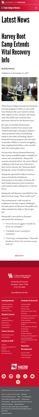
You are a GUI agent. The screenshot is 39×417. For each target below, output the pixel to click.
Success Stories (5, 327)
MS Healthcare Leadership (28, 318)
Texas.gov (24, 394)
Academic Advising (6, 311)
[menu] (36, 8)
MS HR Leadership (26, 320)
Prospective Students (7, 304)
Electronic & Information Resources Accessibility (15, 407)
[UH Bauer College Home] (11, 8)
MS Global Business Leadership (29, 316)
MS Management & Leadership (29, 327)
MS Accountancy (25, 309)
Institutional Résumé (7, 404)
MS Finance (24, 313)
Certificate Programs (26, 355)
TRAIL (18, 397)
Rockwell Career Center (8, 335)
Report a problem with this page (11, 394)
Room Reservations (7, 353)
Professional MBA (25, 304)
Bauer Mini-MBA (25, 353)
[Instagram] (18, 376)
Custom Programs (26, 357)
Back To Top (19, 256)
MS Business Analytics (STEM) (28, 311)
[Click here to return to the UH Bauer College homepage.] (19, 276)
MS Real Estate (25, 331)
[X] (25, 376)
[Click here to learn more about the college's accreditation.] (19, 366)
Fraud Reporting (26, 397)
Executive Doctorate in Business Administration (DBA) (29, 339)
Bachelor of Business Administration (7, 307)
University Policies (7, 413)
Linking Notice (25, 399)
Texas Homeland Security (9, 397)
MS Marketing (24, 329)
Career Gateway (6, 337)
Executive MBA (25, 307)
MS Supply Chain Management (29, 336)
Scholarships (5, 318)
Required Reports (19, 404)
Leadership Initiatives (7, 320)
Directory (4, 345)
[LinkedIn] (11, 376)
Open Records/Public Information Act (21, 402)
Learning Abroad (6, 325)
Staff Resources (6, 351)
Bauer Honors (5, 323)
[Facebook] (4, 376)
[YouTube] (32, 376)
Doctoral (23, 342)
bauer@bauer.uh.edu (19, 292)
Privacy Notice (6, 402)
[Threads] (18, 382)
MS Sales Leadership (26, 333)
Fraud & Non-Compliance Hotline (11, 399)
